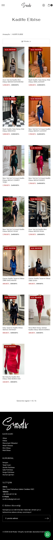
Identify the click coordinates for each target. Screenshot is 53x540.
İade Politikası (8, 470)
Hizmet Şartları (8, 475)
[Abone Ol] (46, 518)
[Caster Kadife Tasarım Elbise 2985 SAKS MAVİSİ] (13, 260)
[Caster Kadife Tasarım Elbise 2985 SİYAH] (39, 260)
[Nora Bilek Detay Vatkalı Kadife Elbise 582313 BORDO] (39, 310)
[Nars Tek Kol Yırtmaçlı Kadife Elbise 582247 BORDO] (39, 160)
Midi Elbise (7, 450)
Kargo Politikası (8, 472)
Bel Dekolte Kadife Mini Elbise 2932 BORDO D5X (12, 378)
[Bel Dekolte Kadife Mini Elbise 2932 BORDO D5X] (13, 359)
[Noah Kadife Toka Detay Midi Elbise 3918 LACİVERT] (39, 62)
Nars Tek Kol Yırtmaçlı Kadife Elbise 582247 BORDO (39, 179)
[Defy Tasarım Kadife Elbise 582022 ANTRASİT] (13, 310)
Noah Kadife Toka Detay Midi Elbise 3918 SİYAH (13, 130)
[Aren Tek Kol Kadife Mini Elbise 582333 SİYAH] (39, 211)
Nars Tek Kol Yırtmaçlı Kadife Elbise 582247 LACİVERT (39, 130)
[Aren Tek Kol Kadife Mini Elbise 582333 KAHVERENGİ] (13, 62)
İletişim (5, 462)
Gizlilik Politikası (9, 467)
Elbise (5, 441)
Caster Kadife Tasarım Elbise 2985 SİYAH (39, 279)
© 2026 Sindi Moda (10, 532)
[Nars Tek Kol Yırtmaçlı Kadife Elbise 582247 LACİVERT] (39, 111)
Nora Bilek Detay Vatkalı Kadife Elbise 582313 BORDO (39, 329)
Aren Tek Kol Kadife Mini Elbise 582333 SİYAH (38, 230)
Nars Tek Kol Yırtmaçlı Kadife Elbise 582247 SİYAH (13, 230)
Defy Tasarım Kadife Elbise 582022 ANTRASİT (13, 329)
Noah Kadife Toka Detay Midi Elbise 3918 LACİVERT (39, 81)
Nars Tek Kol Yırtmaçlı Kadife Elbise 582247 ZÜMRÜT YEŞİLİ (13, 180)
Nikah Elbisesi (8, 445)
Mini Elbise (7, 448)
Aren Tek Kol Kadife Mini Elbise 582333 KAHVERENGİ (13, 81)
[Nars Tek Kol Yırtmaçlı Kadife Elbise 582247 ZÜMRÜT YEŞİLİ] (13, 160)
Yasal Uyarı (7, 465)
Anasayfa (6, 34)
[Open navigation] (3, 5)
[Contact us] (47, 534)
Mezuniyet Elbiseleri (10, 443)
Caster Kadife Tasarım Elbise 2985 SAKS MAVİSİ (13, 279)
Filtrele (26, 41)
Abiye (5, 438)
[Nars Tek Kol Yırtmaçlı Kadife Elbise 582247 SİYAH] (13, 211)
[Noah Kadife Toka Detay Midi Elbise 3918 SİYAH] (13, 111)
